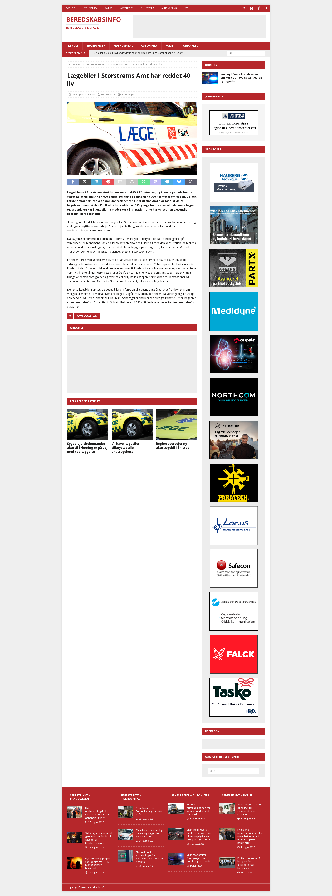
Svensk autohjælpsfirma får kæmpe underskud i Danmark (198, 809)
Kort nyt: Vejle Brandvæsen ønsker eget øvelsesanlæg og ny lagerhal (241, 77)
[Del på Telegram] (167, 182)
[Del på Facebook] (73, 182)
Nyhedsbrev (90, 8)
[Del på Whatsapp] (143, 182)
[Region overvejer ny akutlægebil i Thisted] (176, 424)
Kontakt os (126, 8)
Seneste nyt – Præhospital (131, 797)
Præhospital (123, 45)
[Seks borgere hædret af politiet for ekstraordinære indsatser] (227, 808)
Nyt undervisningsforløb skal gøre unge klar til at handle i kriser (97, 812)
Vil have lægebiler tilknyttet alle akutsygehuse (125, 447)
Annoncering (169, 8)
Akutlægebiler (87, 315)
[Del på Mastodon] (155, 182)
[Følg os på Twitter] (266, 8)
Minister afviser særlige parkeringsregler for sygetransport (150, 833)
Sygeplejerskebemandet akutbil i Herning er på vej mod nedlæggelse (87, 447)
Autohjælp (149, 45)
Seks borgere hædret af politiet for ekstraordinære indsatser (249, 809)
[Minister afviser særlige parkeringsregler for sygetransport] (125, 834)
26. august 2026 (96, 847)
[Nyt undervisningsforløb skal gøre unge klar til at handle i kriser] (74, 812)
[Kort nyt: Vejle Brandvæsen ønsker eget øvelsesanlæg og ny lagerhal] (210, 78)
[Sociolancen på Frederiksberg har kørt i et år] (125, 812)
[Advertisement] (199, 26)
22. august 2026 (146, 818)
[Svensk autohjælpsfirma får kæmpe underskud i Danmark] (176, 808)
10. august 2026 (197, 818)
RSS (186, 8)
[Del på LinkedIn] (96, 182)
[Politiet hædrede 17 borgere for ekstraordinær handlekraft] (227, 862)
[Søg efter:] (246, 53)
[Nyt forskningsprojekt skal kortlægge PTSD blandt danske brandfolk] (74, 863)
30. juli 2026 (246, 872)
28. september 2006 (83, 94)
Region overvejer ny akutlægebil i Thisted (172, 445)
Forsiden (71, 8)
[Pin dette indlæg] (108, 182)
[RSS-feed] (244, 8)
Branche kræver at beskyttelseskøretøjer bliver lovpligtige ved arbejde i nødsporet (199, 834)
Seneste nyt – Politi (237, 795)
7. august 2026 (197, 843)
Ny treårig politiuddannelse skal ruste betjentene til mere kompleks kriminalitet (250, 836)
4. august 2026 (248, 847)
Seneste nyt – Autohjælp (190, 795)
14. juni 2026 (196, 865)
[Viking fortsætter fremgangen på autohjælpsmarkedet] (176, 859)
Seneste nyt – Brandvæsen (80, 797)
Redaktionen (108, 94)
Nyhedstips (147, 8)
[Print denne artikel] (132, 182)
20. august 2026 (146, 865)
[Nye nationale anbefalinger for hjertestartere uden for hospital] (125, 856)
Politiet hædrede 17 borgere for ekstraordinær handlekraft (248, 863)
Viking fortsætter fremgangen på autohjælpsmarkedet (199, 858)
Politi (169, 45)
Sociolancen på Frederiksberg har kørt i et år (149, 811)
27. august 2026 (96, 822)
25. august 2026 (96, 872)
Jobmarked (190, 45)
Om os (108, 8)
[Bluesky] (251, 8)
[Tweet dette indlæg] (84, 182)
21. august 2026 (146, 840)
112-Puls (72, 45)
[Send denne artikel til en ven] (120, 182)
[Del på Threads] (191, 182)
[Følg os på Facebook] (259, 8)
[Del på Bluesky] (179, 182)
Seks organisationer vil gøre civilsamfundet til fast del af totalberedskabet (98, 838)
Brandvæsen (95, 45)
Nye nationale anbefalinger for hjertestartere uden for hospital (149, 857)
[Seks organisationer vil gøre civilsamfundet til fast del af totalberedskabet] (74, 837)
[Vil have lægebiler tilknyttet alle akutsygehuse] (132, 424)
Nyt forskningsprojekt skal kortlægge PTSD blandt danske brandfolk (97, 863)
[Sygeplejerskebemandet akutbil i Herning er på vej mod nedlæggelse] (87, 424)
